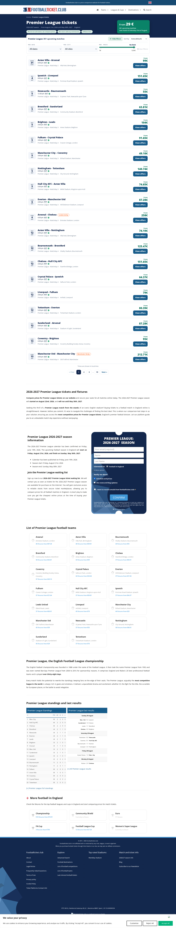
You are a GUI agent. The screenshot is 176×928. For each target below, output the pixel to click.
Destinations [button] (133, 10)
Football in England (116, 467)
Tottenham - (49, 307)
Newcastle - (52, 91)
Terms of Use (31, 875)
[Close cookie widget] (171, 917)
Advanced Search (63, 858)
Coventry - (48, 338)
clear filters (143, 49)
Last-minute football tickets (67, 875)
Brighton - (46, 122)
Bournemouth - (51, 245)
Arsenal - (47, 214)
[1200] (133, 50)
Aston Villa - (49, 60)
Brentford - (50, 106)
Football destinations (65, 862)
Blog (120, 862)
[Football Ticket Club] (44, 8)
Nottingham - (51, 168)
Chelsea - (50, 261)
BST (45, 63)
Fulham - (50, 137)
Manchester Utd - (56, 353)
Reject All (150, 923)
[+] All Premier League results (79, 769)
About (28, 858)
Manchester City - (52, 153)
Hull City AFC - (51, 184)
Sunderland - (49, 323)
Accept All (166, 923)
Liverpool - (48, 292)
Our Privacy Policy (119, 509)
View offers (140, 66)
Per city (67, 44)
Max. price (103, 44)
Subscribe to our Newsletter (129, 866)
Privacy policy (31, 879)
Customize (134, 923)
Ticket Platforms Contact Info (36, 888)
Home (28, 17)
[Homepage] (97, 9)
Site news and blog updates (106, 483)
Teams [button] (103, 10)
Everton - (51, 199)
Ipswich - (48, 75)
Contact (29, 862)
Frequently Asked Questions (36, 871)
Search (148, 10)
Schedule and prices (104, 479)
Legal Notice (30, 866)
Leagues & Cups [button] (117, 10)
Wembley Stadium (95, 858)
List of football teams (64, 871)
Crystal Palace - (50, 276)
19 (97, 372)
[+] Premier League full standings (39, 788)
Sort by (126, 39)
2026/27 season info (126, 858)
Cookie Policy (31, 884)
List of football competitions (67, 866)
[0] (100, 50)
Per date (31, 44)
